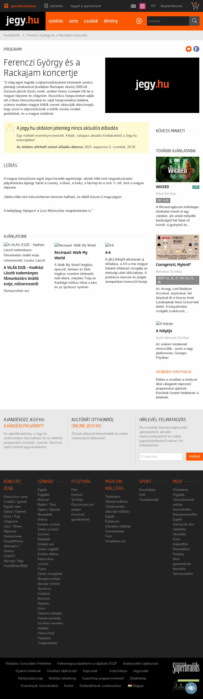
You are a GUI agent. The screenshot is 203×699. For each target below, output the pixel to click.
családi (91, 21)
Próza (42, 569)
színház (56, 21)
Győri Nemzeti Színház (172, 338)
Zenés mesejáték (50, 574)
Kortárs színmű (49, 524)
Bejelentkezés (171, 6)
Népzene (10, 531)
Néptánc (44, 603)
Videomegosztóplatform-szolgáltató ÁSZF (87, 663)
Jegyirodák (141, 671)
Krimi (41, 608)
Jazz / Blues (13, 526)
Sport (145, 481)
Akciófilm (179, 534)
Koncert (76, 495)
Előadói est (46, 544)
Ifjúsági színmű (49, 584)
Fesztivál (81, 481)
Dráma (42, 519)
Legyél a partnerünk (86, 6)
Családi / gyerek (15, 501)
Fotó (108, 536)
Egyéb (42, 490)
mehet (194, 456)
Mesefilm (179, 569)
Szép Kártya (118, 671)
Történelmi (112, 497)
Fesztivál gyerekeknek (80, 517)
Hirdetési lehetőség (62, 678)
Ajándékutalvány (23, 6)
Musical (43, 500)
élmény (111, 21)
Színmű (43, 534)
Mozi (177, 481)
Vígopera (44, 638)
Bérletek (56, 6)
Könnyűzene (13, 536)
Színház (46, 481)
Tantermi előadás (50, 613)
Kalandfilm (180, 544)
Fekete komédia (49, 618)
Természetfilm (183, 574)
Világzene (11, 521)
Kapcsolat (90, 671)
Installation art (115, 541)
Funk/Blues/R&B (16, 566)
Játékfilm (179, 529)
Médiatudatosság (30, 678)
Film (74, 490)
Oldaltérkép (138, 678)
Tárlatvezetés (115, 506)
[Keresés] (194, 21)
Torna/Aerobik (149, 500)
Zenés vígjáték (48, 549)
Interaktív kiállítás (118, 526)
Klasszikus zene (15, 497)
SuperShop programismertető (103, 678)
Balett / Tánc (47, 504)
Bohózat (44, 598)
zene (73, 21)
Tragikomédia (47, 643)
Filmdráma (180, 490)
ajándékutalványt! (24, 426)
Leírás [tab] (10, 165)
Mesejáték (45, 514)
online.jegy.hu (86, 426)
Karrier (69, 686)
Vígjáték (44, 495)
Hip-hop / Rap (13, 561)
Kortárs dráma (48, 554)
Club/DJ (9, 556)
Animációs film (183, 524)
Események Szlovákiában (39, 686)
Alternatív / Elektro (12, 548)
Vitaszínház (46, 633)
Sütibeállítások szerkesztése (100, 686)
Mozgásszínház (49, 579)
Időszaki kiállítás (117, 511)
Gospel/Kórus (13, 541)
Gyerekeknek (114, 531)
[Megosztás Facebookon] (196, 49)
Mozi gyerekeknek (182, 561)
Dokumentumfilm (185, 514)
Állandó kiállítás (116, 501)
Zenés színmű (48, 529)
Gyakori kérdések (28, 671)
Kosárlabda (147, 490)
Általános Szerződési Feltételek (28, 663)
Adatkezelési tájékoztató (140, 663)
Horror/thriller (182, 509)
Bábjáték (44, 539)
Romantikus (181, 549)
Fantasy (178, 554)
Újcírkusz (44, 588)
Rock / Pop (12, 516)
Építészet (112, 521)
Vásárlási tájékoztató (62, 671)
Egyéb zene (12, 506)
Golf (142, 495)
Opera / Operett (15, 511)
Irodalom (44, 593)
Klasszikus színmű (45, 561)
